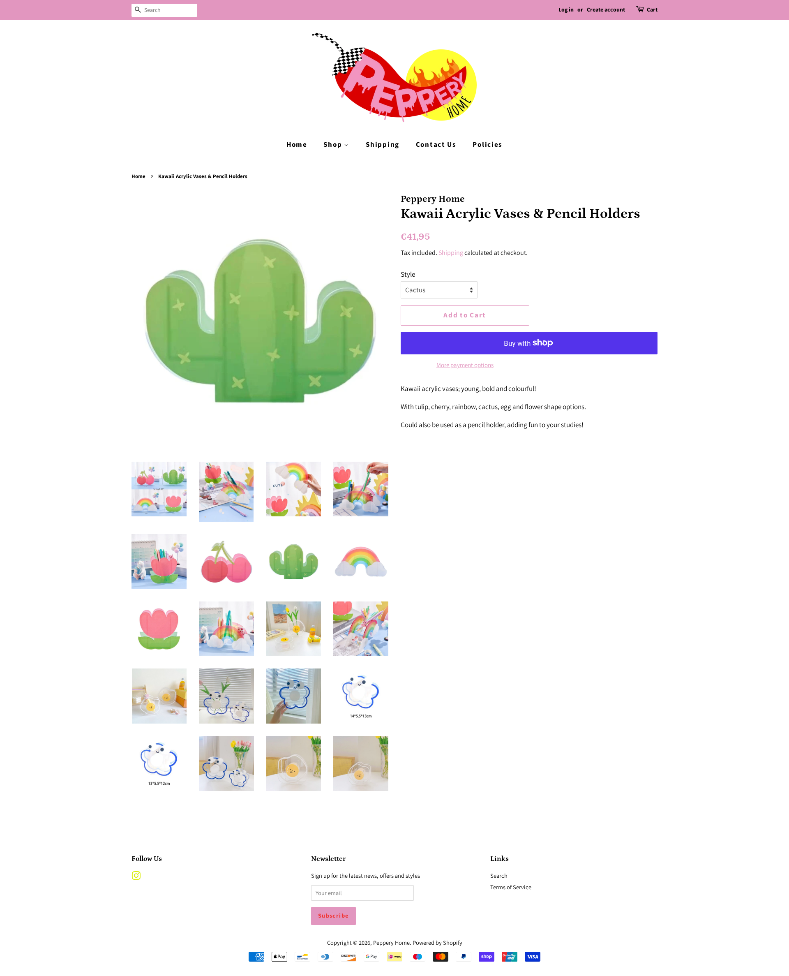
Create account (606, 10)
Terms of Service (510, 887)
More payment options (465, 365)
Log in (566, 10)
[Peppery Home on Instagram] (136, 877)
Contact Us (436, 145)
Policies (488, 145)
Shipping (382, 145)
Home (296, 145)
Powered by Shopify (437, 942)
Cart (652, 10)
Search (499, 875)
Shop (333, 145)
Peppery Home (391, 942)
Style (408, 274)
